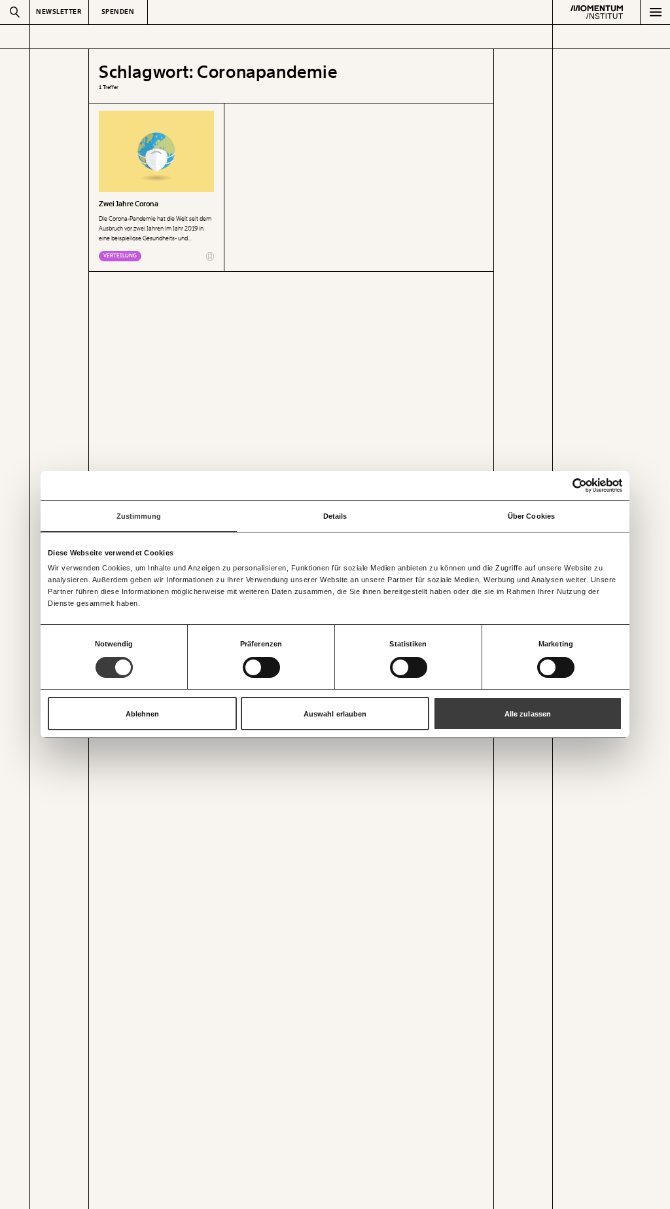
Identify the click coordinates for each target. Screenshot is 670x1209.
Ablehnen (143, 714)
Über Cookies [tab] (531, 516)
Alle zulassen (527, 714)
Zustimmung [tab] (139, 516)
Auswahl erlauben (335, 714)
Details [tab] (335, 516)
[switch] (261, 667)
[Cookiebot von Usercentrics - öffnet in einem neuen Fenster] (565, 485)
